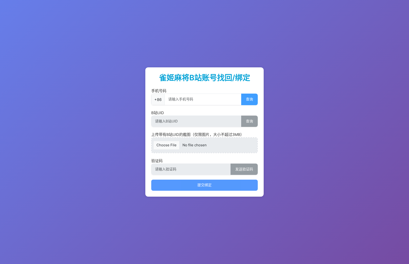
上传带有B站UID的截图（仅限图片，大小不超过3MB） (197, 134)
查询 (249, 99)
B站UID (157, 112)
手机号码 (158, 90)
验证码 (157, 160)
